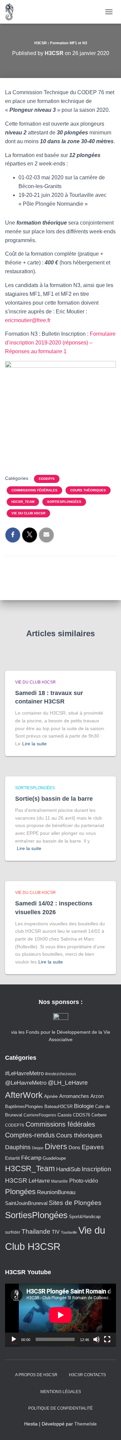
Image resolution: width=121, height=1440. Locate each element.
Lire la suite (34, 743)
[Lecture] (13, 1339)
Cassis (64, 1114)
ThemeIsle (85, 1423)
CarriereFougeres (40, 1115)
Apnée (51, 1096)
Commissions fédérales (34, 490)
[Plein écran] (107, 1339)
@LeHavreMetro (25, 1083)
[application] (60, 1315)
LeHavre (39, 1181)
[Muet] (96, 1339)
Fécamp (31, 1158)
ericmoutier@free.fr (27, 320)
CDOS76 (81, 1115)
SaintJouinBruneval (26, 1203)
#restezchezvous (60, 1074)
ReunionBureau (56, 1192)
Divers (56, 1146)
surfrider (12, 1232)
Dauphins (18, 1147)
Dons (74, 1147)
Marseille (59, 1181)
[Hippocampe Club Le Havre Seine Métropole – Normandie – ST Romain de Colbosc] (12, 11)
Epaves (93, 1147)
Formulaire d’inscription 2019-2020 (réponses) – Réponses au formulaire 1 (60, 342)
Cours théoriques (88, 490)
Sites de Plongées (75, 1202)
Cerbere (99, 1115)
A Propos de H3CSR (36, 1374)
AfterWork (24, 1095)
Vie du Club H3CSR (28, 513)
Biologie (84, 1106)
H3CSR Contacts (87, 1374)
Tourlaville (69, 1232)
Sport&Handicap (84, 1216)
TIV (55, 1232)
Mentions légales (60, 1391)
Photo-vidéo (83, 1181)
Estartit (12, 1158)
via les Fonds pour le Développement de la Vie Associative (60, 1035)
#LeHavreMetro (24, 1073)
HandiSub (68, 1169)
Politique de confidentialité (60, 1408)
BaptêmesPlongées (24, 1106)
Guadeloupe (54, 1158)
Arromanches (74, 1096)
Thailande (36, 1231)
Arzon (97, 1096)
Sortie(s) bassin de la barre (54, 798)
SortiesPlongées (64, 502)
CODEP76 (47, 479)
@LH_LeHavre (68, 1082)
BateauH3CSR (58, 1106)
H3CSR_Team (22, 502)
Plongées (20, 1191)
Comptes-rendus (30, 1135)
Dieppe (37, 1148)
